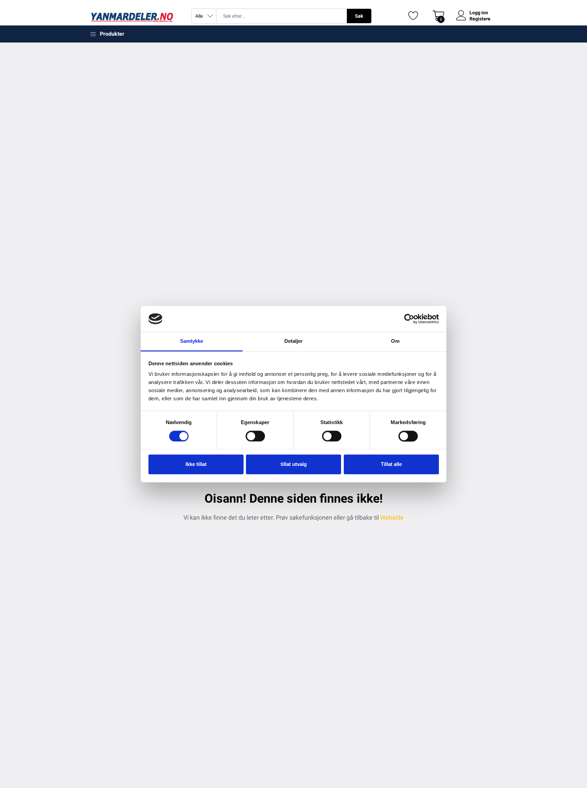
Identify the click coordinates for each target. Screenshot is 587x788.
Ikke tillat (196, 464)
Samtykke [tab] (191, 341)
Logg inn (478, 12)
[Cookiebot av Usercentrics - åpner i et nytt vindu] (409, 319)
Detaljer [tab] (293, 341)
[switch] (255, 436)
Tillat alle (391, 464)
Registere (480, 18)
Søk (359, 16)
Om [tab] (395, 341)
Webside (392, 517)
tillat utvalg (294, 464)
